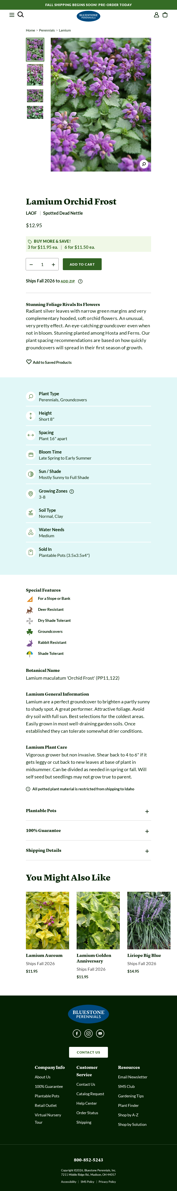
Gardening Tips (131, 1095)
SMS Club (126, 1086)
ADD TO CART (82, 264)
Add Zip (68, 281)
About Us (43, 1076)
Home (30, 30)
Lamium (65, 30)
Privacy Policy (107, 1181)
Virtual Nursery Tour (48, 1118)
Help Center (86, 1103)
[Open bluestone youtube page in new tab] (100, 1034)
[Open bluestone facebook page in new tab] (77, 1034)
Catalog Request (90, 1093)
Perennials (47, 30)
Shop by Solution (132, 1124)
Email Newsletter (132, 1076)
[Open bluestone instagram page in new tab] (88, 1034)
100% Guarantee (49, 1086)
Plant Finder (128, 1105)
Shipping (83, 1122)
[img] (72, 491)
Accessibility (68, 1181)
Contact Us (85, 1084)
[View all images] (101, 105)
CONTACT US (88, 1052)
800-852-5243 (88, 1160)
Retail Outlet (46, 1105)
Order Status (87, 1112)
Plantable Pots (47, 1095)
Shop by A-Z (128, 1114)
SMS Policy (87, 1181)
